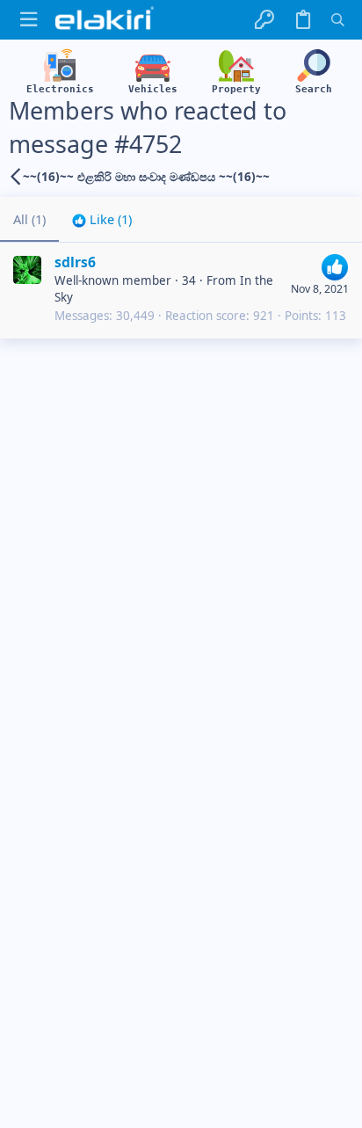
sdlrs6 (75, 262)
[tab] (102, 219)
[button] (28, 19)
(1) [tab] (29, 219)
